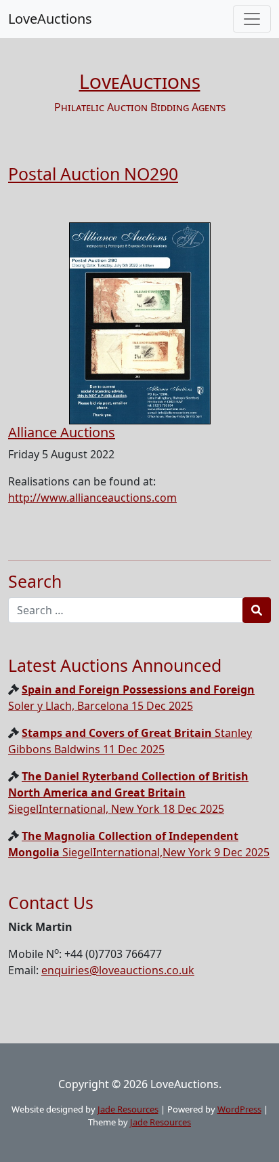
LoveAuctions (50, 18)
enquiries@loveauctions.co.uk (117, 970)
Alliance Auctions (61, 432)
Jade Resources (128, 1109)
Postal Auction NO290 (93, 173)
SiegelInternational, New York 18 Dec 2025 (128, 792)
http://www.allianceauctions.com (92, 497)
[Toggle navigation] (252, 19)
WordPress (239, 1109)
